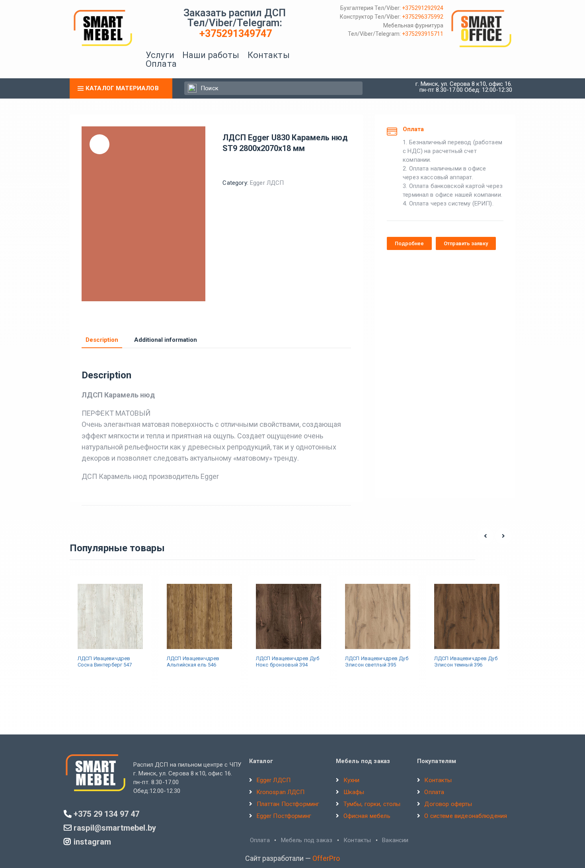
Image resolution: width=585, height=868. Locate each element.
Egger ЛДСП (267, 182)
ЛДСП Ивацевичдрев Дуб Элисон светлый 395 (376, 661)
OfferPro (326, 858)
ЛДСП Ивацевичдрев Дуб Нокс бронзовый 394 (287, 661)
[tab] (102, 340)
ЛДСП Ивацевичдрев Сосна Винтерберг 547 (105, 661)
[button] (409, 243)
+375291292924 (422, 8)
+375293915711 (422, 34)
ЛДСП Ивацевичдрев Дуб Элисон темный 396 (465, 661)
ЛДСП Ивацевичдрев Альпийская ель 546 (193, 661)
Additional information (165, 340)
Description (102, 340)
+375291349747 (235, 33)
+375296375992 (422, 17)
